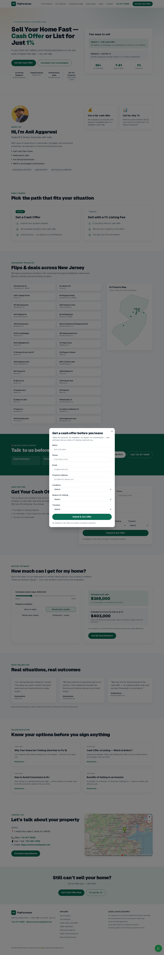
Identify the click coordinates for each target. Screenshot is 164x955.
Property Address (60, 475)
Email (54, 465)
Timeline (56, 505)
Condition (56, 485)
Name (54, 445)
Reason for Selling (60, 495)
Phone (55, 455)
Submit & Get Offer (82, 516)
